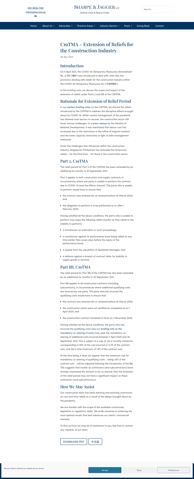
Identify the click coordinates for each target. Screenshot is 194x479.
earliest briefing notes (79, 107)
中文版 (95, 441)
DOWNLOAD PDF (73, 441)
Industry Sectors (108, 26)
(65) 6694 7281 (36, 8)
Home (33, 26)
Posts (127, 26)
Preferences (173, 470)
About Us (47, 26)
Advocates (64, 26)
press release (100, 123)
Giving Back (143, 26)
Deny (139, 470)
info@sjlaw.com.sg (36, 12)
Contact (159, 26)
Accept (105, 470)
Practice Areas (85, 26)
